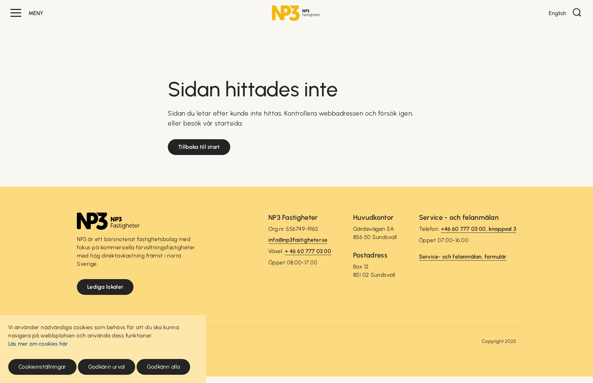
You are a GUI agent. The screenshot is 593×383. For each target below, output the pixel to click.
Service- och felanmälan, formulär (463, 256)
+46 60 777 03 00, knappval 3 (478, 229)
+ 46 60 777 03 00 (308, 251)
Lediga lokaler (105, 287)
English (557, 13)
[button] (15, 13)
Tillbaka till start (199, 147)
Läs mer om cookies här (38, 343)
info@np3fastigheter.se (297, 240)
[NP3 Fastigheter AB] (296, 13)
